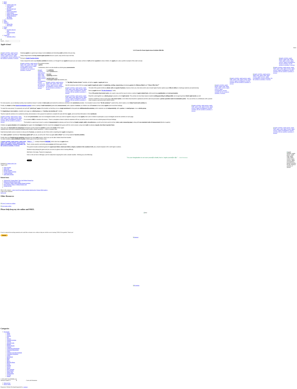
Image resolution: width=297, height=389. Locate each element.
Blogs (5, 3)
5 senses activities (8, 173)
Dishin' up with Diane (12, 14)
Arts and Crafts (10, 343)
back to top (3, 192)
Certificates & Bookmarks (13, 348)
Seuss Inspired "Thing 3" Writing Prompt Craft (15, 184)
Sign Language (10, 369)
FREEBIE (48, 141)
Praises (5, 27)
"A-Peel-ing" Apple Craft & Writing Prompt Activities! (17, 183)
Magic (8, 358)
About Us (6, 22)
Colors (8, 351)
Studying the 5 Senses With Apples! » (39, 190)
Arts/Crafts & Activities (10, 6)
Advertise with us (11, 36)
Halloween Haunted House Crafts (12, 182)
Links (5, 28)
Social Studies (10, 370)
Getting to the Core (11, 4)
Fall (8, 337)
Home (5, 2)
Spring (8, 334)
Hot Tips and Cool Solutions (11, 9)
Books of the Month (12, 11)
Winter (8, 333)
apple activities (7, 167)
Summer (9, 336)
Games (8, 355)
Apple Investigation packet (23, 105)
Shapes (8, 368)
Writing (8, 376)
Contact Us (6, 35)
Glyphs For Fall (7, 186)
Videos (5, 21)
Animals (9, 341)
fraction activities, (8, 170)
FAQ (5, 20)
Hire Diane (9, 25)
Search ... (3, 41)
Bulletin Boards (10, 345)
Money (8, 361)
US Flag (9, 375)
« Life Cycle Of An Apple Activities (21, 190)
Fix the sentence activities (10, 171)
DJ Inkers (13, 380)
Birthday (9, 344)
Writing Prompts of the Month (11, 16)
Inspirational (10, 357)
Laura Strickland (21, 380)
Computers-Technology (12, 354)
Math (8, 359)
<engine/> (25, 387)
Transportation (10, 373)
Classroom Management (13, 350)
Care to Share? (10, 13)
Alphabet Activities (11, 340)
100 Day (9, 338)
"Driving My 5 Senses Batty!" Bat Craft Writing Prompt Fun (18, 180)
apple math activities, (9, 174)
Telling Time (10, 372)
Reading (9, 365)
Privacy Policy (7, 384)
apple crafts (6, 169)
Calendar (9, 347)
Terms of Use (7, 383)
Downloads (9, 18)
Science (9, 366)
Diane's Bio (10, 24)
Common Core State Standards (14, 352)
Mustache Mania (11, 362)
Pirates (8, 363)
